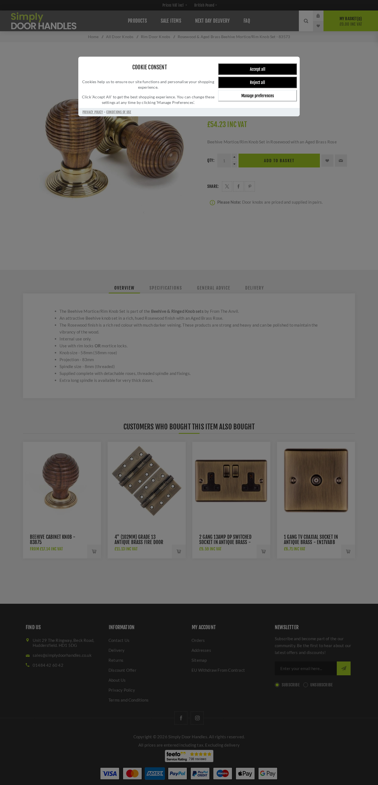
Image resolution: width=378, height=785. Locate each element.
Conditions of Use (118, 112)
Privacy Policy (92, 112)
